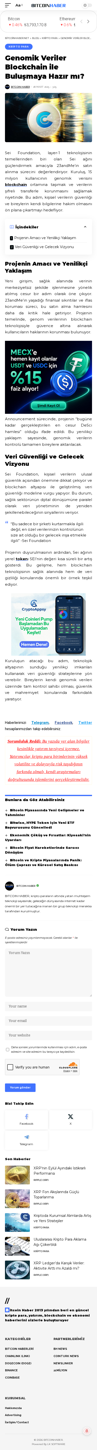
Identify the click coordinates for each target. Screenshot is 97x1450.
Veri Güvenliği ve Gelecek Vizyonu (44, 247)
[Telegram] (26, 1140)
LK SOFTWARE (56, 1444)
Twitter (85, 722)
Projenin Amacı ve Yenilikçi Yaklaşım (45, 238)
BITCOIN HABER (20, 86)
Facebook (63, 722)
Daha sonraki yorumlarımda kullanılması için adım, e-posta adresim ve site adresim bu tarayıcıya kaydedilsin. (49, 1049)
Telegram (40, 722)
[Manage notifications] (87, 1431)
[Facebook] (26, 1119)
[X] (70, 1119)
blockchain (16, 184)
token (22, 558)
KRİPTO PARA (19, 46)
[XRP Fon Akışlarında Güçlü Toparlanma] (17, 1198)
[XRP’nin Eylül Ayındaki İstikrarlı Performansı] (17, 1175)
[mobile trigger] (9, 5)
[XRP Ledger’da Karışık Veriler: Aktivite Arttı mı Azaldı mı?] (17, 1270)
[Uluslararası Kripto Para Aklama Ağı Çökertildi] (17, 1246)
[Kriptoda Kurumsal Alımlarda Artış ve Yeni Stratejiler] (17, 1222)
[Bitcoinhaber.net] (48, 5)
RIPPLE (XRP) (41, 1180)
